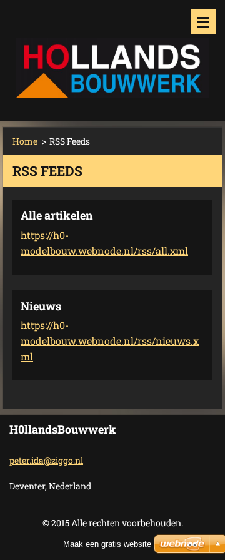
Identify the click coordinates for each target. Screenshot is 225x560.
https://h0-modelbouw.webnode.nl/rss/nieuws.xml (110, 340)
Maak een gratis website (107, 544)
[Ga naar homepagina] (112, 52)
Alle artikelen (56, 215)
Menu (203, 21)
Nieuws (41, 305)
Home (25, 141)
